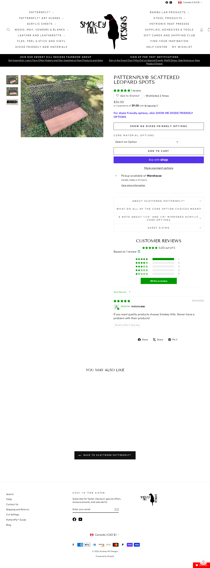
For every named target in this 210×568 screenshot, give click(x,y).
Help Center (156, 46)
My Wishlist (182, 46)
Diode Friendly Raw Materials (41, 46)
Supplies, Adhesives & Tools (169, 29)
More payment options (158, 168)
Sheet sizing (159, 227)
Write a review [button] (158, 280)
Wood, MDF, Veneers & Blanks (40, 29)
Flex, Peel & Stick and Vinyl (41, 41)
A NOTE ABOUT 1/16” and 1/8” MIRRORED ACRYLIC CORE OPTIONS (159, 218)
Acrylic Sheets (40, 23)
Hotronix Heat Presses (169, 23)
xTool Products (168, 18)
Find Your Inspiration (169, 41)
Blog (8, 524)
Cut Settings (12, 514)
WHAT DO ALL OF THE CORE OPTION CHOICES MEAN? (159, 208)
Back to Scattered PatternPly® (107, 455)
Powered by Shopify (105, 556)
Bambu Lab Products (168, 12)
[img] (122, 301)
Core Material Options (134, 135)
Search (10, 494)
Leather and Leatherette (40, 35)
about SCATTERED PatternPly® (158, 201)
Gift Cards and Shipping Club (169, 35)
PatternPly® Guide (16, 519)
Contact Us (12, 504)
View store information (133, 185)
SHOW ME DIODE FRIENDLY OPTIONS (158, 126)
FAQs (9, 499)
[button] (122, 90)
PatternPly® (40, 12)
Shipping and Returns (17, 509)
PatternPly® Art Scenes (40, 18)
